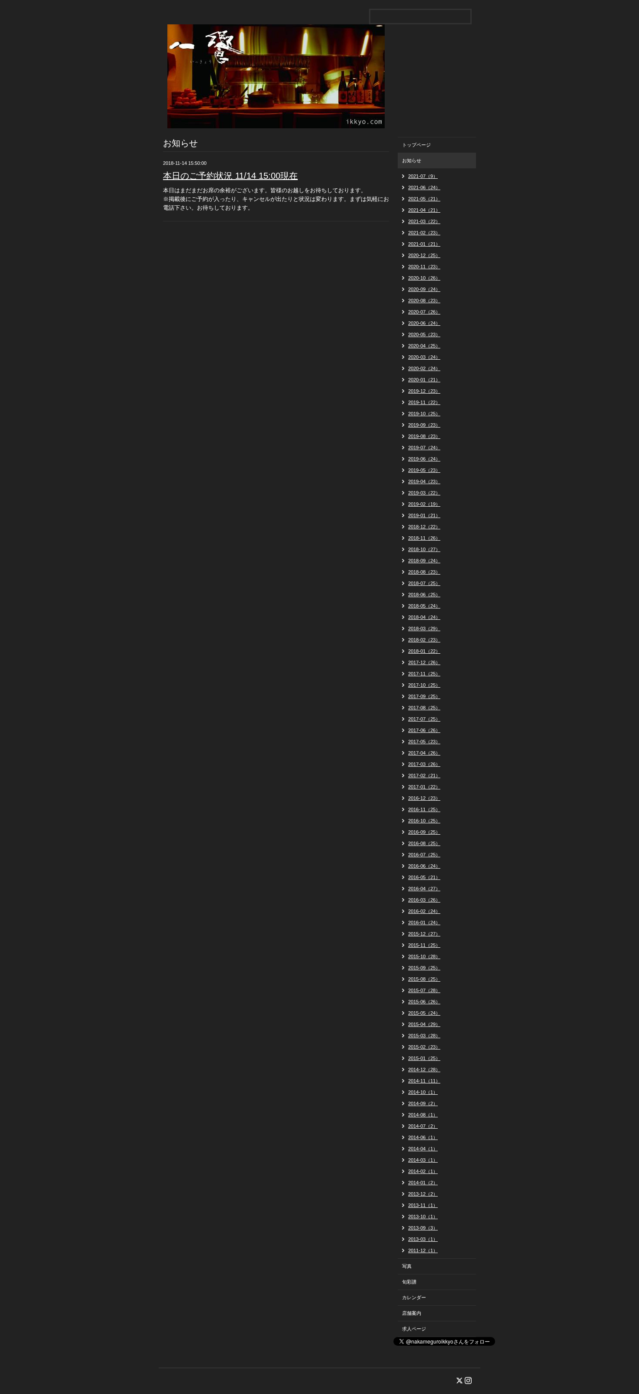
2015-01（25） (424, 1058)
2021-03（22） (424, 221)
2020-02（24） (424, 368)
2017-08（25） (424, 707)
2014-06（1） (423, 1137)
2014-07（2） (423, 1126)
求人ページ (414, 1328)
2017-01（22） (424, 786)
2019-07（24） (424, 447)
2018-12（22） (424, 526)
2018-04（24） (424, 617)
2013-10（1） (423, 1216)
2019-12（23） (424, 391)
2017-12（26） (424, 662)
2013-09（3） (423, 1227)
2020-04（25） (424, 345)
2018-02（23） (424, 639)
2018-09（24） (424, 560)
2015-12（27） (424, 933)
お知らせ (411, 160)
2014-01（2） (423, 1182)
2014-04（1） (423, 1148)
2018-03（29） (424, 628)
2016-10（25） (424, 820)
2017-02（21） (424, 775)
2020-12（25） (424, 255)
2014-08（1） (423, 1114)
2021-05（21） (424, 198)
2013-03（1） (423, 1239)
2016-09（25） (424, 832)
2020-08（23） (424, 300)
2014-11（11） (424, 1080)
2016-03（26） (424, 900)
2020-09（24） (424, 289)
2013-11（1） (423, 1205)
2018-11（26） (424, 538)
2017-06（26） (424, 730)
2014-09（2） (423, 1103)
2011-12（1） (423, 1250)
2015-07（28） (424, 990)
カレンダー (414, 1297)
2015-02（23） (424, 1047)
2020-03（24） (424, 357)
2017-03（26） (424, 764)
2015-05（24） (424, 1013)
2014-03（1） (423, 1160)
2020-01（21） (424, 379)
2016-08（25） (424, 843)
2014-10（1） (423, 1092)
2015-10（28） (424, 956)
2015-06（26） (424, 1001)
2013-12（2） (423, 1194)
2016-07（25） (424, 854)
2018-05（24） (424, 605)
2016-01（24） (424, 922)
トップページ (416, 144)
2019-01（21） (424, 515)
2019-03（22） (424, 492)
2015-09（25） (424, 967)
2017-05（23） (424, 741)
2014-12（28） (424, 1069)
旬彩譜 (409, 1281)
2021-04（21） (424, 210)
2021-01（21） (424, 244)
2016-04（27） (424, 888)
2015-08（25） (424, 979)
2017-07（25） (424, 719)
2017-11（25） (424, 673)
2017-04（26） (424, 753)
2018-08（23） (424, 572)
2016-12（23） (424, 798)
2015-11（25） (424, 945)
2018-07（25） (424, 583)
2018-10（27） (424, 549)
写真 (407, 1266)
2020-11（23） (424, 266)
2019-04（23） (424, 481)
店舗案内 (411, 1313)
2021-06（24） (424, 187)
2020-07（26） (424, 311)
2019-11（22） (424, 402)
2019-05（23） (424, 470)
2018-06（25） (424, 594)
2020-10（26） (424, 278)
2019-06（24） (424, 458)
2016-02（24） (424, 911)
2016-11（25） (424, 809)
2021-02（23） (424, 232)
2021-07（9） (423, 176)
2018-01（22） (424, 651)
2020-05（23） (424, 334)
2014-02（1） (423, 1171)
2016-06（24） (424, 866)
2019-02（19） (424, 504)
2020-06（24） (424, 323)
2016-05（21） (424, 877)
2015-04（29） (424, 1024)
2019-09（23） (424, 425)
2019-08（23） (424, 436)
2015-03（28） (424, 1035)
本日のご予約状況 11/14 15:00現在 (230, 176)
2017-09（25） (424, 696)
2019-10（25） (424, 413)
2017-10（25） (424, 685)
